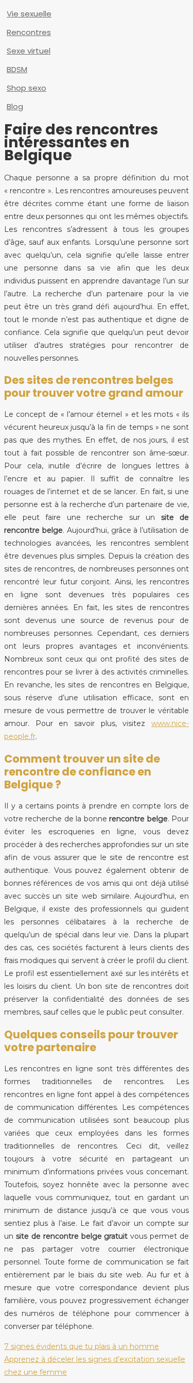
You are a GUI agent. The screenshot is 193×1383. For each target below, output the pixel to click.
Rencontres (29, 32)
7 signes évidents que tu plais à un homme (81, 1346)
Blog (15, 106)
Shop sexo (26, 87)
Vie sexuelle (29, 13)
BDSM (17, 69)
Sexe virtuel (28, 50)
